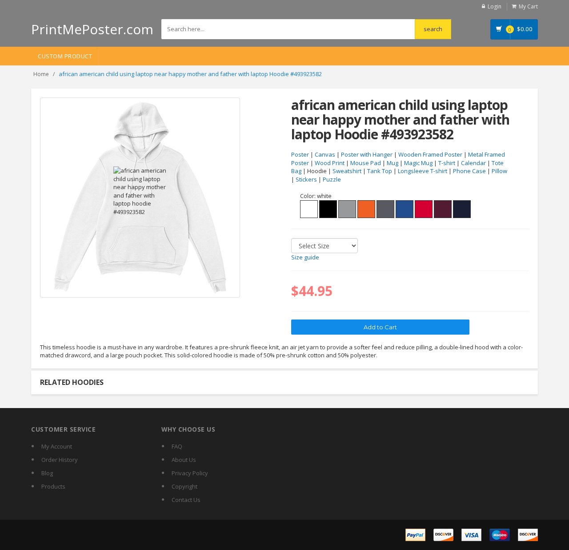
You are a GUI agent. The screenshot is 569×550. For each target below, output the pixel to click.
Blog (47, 473)
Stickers (306, 179)
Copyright (184, 486)
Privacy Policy (190, 473)
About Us (184, 460)
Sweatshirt (347, 171)
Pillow (499, 171)
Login (494, 6)
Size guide (305, 257)
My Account (56, 446)
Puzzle (332, 179)
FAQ (177, 446)
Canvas (325, 154)
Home (41, 74)
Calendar (473, 163)
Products (53, 486)
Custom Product (65, 56)
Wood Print (330, 163)
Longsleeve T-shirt (422, 171)
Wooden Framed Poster (430, 154)
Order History (59, 460)
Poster (300, 154)
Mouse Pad (365, 163)
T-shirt (446, 163)
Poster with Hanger (367, 154)
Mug (392, 163)
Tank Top (379, 171)
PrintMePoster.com (92, 29)
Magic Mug (418, 163)
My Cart (528, 6)
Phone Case (469, 171)
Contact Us (186, 500)
